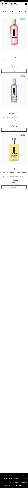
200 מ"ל (10, 52)
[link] (14, 33)
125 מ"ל (17, 169)
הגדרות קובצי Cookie (18, 485)
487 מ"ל (5, 110)
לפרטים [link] (2, 1)
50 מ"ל (22, 169)
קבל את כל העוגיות (8, 485)
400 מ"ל (4, 52)
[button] (2, 4)
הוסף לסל (14, 71)
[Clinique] (14, 4)
